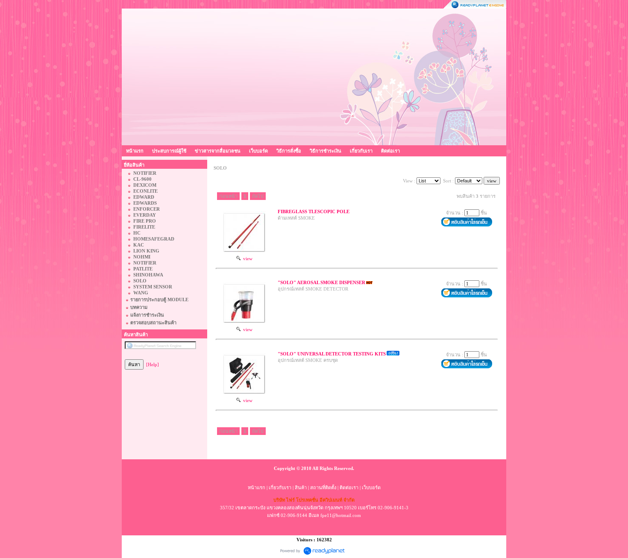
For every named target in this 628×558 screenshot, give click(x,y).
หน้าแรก (135, 150)
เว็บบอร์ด (258, 150)
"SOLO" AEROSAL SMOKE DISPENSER (321, 282)
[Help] (152, 364)
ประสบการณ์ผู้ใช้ (169, 150)
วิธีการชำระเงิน (325, 150)
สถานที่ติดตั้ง (323, 487)
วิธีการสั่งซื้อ (288, 150)
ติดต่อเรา (390, 150)
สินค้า (301, 487)
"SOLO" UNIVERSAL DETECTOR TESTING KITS (332, 353)
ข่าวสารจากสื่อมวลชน (218, 150)
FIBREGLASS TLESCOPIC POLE (313, 211)
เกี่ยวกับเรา (361, 150)
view (246, 258)
